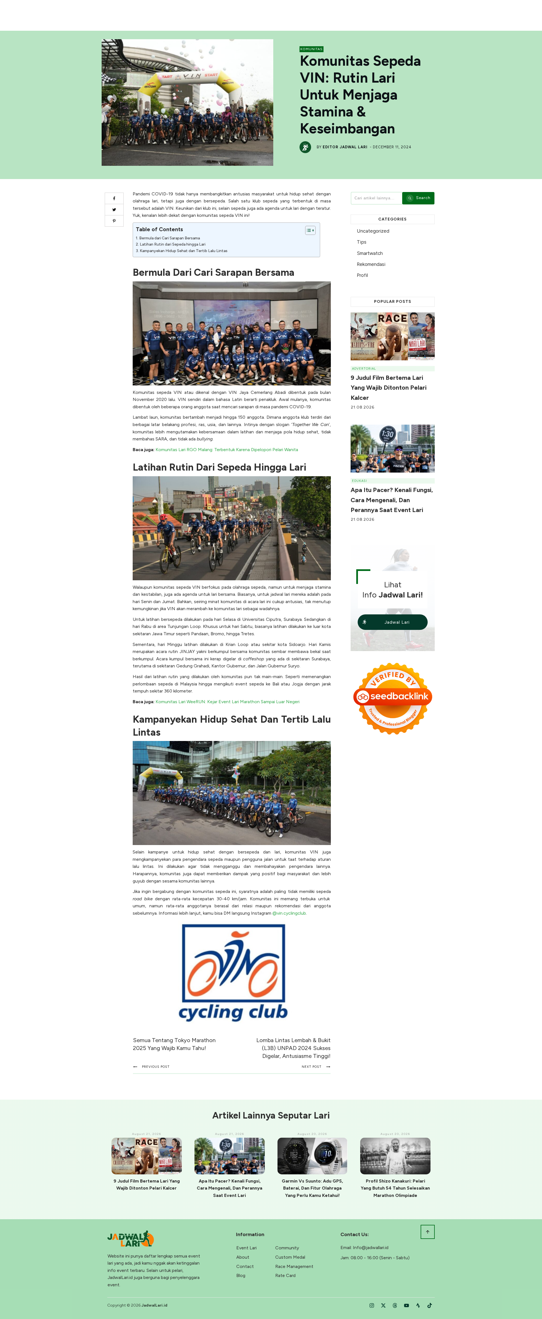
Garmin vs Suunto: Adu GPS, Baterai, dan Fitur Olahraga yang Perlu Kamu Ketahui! (312, 1188)
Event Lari (246, 1247)
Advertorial (364, 368)
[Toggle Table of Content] (307, 230)
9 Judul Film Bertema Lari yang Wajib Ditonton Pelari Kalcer (389, 387)
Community (287, 1247)
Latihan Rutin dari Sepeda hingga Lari (173, 244)
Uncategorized (373, 231)
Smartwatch (370, 253)
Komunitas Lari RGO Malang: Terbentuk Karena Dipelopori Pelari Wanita (227, 449)
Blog (240, 1275)
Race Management (294, 1266)
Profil (362, 275)
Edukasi (359, 481)
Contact (245, 1266)
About (242, 1257)
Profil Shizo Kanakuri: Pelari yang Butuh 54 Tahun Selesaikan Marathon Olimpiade (395, 1188)
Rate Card (285, 1275)
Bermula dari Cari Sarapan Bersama (169, 238)
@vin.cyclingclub (289, 913)
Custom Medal (290, 1257)
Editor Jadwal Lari (345, 147)
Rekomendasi (371, 264)
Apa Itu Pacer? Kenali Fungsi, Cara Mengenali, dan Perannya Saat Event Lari (392, 499)
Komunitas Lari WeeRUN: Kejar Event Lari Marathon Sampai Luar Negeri (228, 701)
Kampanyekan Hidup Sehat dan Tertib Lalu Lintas (184, 250)
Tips (361, 242)
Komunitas (311, 49)
